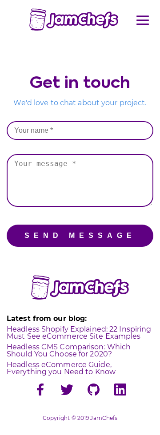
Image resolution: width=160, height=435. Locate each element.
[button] (142, 20)
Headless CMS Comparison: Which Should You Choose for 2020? (69, 350)
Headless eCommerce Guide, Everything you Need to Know (61, 368)
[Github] (94, 390)
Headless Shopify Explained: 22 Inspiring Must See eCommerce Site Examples (79, 332)
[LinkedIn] (120, 390)
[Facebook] (40, 390)
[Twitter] (66, 390)
